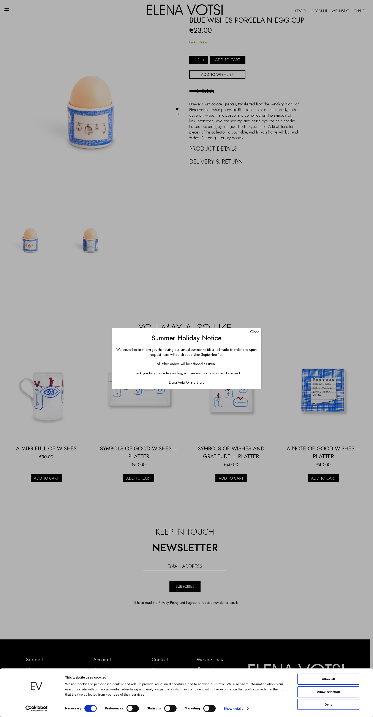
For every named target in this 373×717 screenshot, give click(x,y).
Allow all (328, 679)
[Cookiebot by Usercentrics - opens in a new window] (36, 708)
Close (254, 332)
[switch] (132, 708)
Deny (328, 704)
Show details (233, 708)
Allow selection (328, 692)
